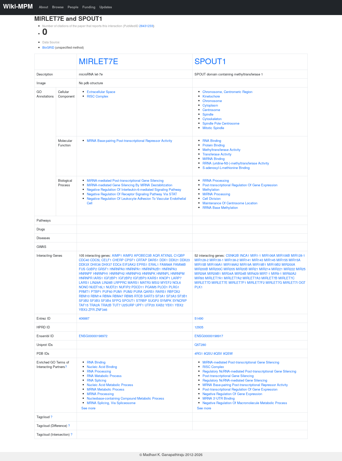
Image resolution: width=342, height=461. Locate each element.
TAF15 (83, 305)
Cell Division (212, 198)
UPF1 (139, 305)
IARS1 (98, 277)
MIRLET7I (290, 282)
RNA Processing (99, 371)
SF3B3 (95, 300)
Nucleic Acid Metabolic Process (110, 384)
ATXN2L (167, 255)
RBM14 (96, 296)
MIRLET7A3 (251, 277)
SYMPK (166, 300)
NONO (83, 287)
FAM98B (179, 264)
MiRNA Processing (216, 194)
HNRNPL (162, 273)
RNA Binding (212, 140)
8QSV (218, 353)
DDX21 (174, 259)
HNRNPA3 (169, 268)
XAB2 (160, 305)
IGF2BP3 (139, 277)
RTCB (138, 296)
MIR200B (201, 268)
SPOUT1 (211, 60)
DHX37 (107, 264)
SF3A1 (160, 296)
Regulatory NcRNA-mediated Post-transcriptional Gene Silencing (249, 371)
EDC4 (117, 264)
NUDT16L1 (97, 287)
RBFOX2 (173, 291)
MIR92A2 (289, 273)
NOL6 (177, 282)
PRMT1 (84, 291)
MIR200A (288, 264)
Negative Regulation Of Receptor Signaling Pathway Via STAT (132, 194)
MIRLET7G (274, 282)
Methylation (211, 189)
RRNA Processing (216, 180)
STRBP (141, 300)
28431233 (146, 26)
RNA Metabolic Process (104, 375)
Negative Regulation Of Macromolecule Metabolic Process (245, 402)
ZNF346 (101, 309)
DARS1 (153, 259)
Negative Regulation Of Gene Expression (232, 393)
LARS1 (84, 282)
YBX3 (83, 309)
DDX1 (163, 259)
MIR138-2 (232, 259)
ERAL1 (153, 264)
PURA (137, 291)
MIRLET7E (98, 60)
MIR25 (300, 268)
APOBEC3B (143, 255)
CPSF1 (130, 259)
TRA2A (94, 305)
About (43, 7)
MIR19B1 (259, 264)
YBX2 (179, 305)
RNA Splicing (96, 380)
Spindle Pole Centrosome (221, 123)
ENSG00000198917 (209, 335)
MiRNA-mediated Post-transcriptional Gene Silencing (125, 180)
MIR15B (200, 264)
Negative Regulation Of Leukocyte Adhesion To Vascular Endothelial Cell (136, 200)
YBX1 (169, 305)
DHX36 (95, 264)
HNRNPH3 (133, 273)
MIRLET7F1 (237, 282)
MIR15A (294, 259)
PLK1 (199, 287)
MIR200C (216, 268)
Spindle (208, 114)
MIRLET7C (286, 277)
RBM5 (128, 296)
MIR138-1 (217, 259)
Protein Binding (214, 145)
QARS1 (148, 291)
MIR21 (253, 268)
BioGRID (48, 47)
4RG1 (199, 353)
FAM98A (166, 264)
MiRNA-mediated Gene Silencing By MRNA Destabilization (129, 184)
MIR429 (253, 273)
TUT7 (116, 305)
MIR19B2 (274, 264)
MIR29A (200, 273)
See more (88, 408)
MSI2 (155, 282)
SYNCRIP (180, 300)
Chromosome (212, 100)
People (73, 7)
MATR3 (145, 282)
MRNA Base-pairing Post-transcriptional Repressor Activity (129, 140)
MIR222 (289, 268)
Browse (58, 7)
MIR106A (268, 255)
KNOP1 (164, 277)
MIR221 (277, 268)
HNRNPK (148, 273)
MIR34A (228, 273)
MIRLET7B (269, 277)
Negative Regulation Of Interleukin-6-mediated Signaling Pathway (134, 189)
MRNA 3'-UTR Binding (219, 398)
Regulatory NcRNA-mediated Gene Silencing (235, 380)
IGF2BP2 (125, 277)
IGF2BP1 (110, 277)
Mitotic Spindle (213, 127)
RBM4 (106, 296)
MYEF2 (166, 282)
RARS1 (160, 291)
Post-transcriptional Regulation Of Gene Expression (240, 184)
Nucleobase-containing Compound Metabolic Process (125, 398)
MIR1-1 (255, 255)
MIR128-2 (202, 259)
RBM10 (84, 296)
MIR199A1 (215, 264)
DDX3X (84, 264)
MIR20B (242, 268)
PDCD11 (137, 287)
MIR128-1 (298, 255)
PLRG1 (174, 287)
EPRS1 (142, 264)
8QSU (208, 353)
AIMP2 (128, 255)
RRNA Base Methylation (220, 207)
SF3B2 (84, 300)
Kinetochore (211, 96)
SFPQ (116, 300)
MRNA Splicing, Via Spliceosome (111, 402)
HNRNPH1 (100, 273)
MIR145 (269, 259)
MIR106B (283, 255)
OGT (302, 282)
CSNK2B (232, 255)
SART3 (149, 296)
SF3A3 (171, 296)
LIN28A (95, 282)
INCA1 (244, 255)
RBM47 (117, 296)
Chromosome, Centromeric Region (227, 91)
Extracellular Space (101, 91)
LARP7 (176, 277)
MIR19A (246, 264)
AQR (156, 255)
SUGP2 (153, 300)
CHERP (118, 259)
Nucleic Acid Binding (102, 366)
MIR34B (240, 273)
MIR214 (264, 268)
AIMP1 (117, 255)
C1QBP (179, 255)
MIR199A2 (231, 264)
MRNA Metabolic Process (105, 389)
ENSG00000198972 (93, 335)
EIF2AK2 (129, 264)
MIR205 (229, 268)
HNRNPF (85, 273)
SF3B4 (106, 300)
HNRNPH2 (117, 273)
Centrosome (211, 109)
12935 (199, 327)
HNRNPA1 (133, 268)
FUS (82, 268)
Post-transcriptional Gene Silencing (228, 375)
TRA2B (106, 305)
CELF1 (106, 259)
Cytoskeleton (212, 118)
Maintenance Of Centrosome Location (230, 203)
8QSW (228, 353)
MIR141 (245, 259)
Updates (105, 7)
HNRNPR (85, 277)
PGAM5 (150, 287)
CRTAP (141, 259)
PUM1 (117, 291)
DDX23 (185, 259)
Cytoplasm (210, 105)
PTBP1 (96, 291)
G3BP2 (91, 268)
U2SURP (127, 305)
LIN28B (107, 282)
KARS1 (152, 277)
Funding (88, 7)
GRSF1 (103, 268)
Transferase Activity (217, 154)
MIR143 (257, 259)
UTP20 (150, 305)
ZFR (91, 309)
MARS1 (133, 282)
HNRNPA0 (117, 268)
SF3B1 (182, 296)
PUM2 (127, 291)
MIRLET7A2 (233, 277)
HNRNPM (177, 273)
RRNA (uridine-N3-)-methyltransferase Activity (236, 163)
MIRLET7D (203, 282)
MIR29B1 (214, 273)
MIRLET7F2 (256, 282)
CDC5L (95, 259)
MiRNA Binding (214, 158)
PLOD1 (162, 287)
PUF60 (107, 291)
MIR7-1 (265, 273)
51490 (199, 318)
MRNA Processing (100, 393)
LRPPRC (120, 282)
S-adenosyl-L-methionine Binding (226, 167)
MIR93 (199, 277)
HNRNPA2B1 (151, 268)
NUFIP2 (124, 287)
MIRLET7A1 (214, 277)
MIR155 (282, 259)
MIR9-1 (276, 273)
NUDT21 (112, 287)
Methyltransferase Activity (222, 149)
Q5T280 (200, 344)
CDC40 (84, 259)
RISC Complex (97, 96)
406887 (84, 318)
